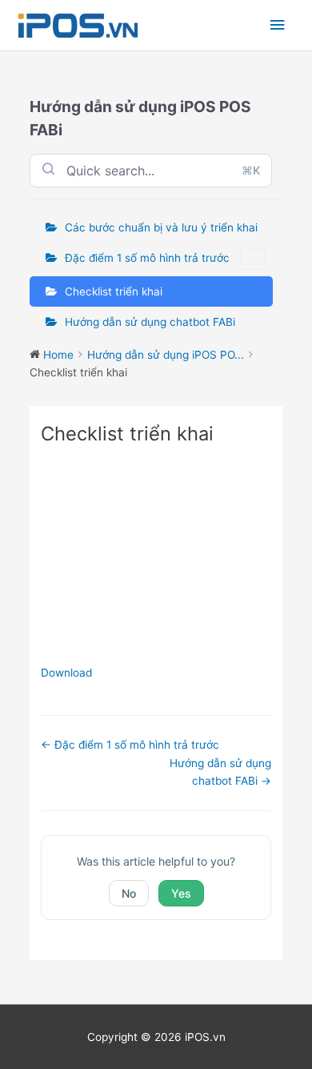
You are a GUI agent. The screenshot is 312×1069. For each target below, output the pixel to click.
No (129, 893)
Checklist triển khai (113, 291)
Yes (181, 893)
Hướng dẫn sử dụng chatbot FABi (150, 321)
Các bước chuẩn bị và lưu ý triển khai (161, 227)
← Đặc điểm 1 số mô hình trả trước (130, 744)
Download (66, 672)
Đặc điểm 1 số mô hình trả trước (147, 257)
